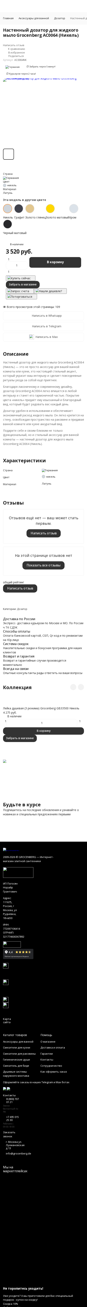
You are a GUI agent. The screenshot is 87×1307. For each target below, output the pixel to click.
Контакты (46, 1059)
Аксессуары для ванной (34, 18)
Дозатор (59, 18)
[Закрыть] (43, 1281)
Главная (8, 18)
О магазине (47, 1041)
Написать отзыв (44, 533)
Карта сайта (7, 1020)
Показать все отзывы (43, 565)
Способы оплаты (16, 631)
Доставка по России (19, 619)
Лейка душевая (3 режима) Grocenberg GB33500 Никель (41, 708)
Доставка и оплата (52, 1047)
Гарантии (46, 1053)
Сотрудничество (51, 1065)
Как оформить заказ (53, 1071)
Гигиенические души (16, 1059)
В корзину (55, 262)
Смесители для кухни (16, 1047)
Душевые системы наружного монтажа (16, 1073)
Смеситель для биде (16, 1065)
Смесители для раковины (19, 1053)
